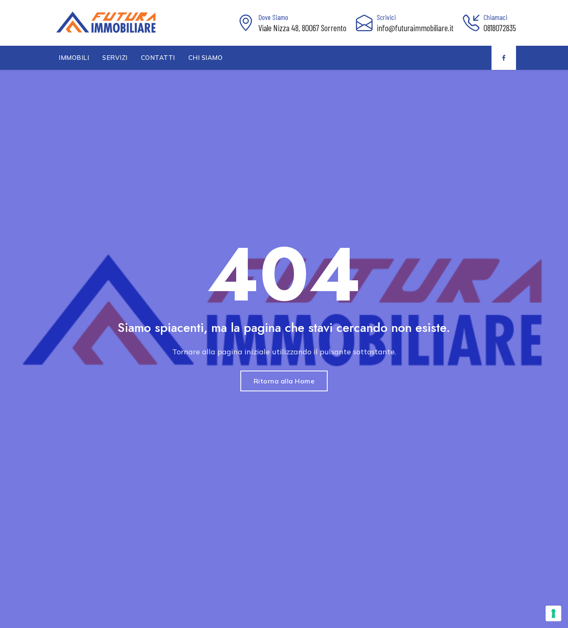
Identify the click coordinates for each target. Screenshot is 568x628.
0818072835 (500, 27)
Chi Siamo (205, 58)
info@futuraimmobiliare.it (415, 27)
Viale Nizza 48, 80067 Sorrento (302, 27)
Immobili (74, 58)
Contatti (158, 58)
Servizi (115, 58)
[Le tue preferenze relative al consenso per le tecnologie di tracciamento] (553, 613)
